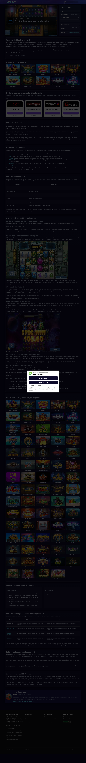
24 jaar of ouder (43, 378)
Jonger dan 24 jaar (43, 382)
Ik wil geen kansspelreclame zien (37, 385)
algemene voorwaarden (41, 388)
